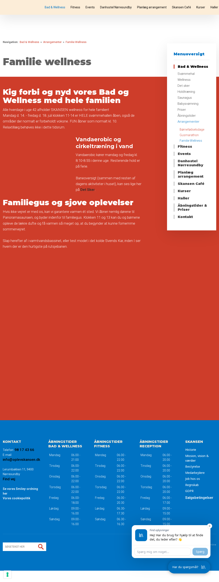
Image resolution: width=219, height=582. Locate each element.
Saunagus (185, 98)
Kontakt (185, 217)
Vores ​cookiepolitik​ (16, 498)
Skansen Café (181, 7)
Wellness (184, 80)
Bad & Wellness (55, 7)
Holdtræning (186, 92)
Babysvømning (188, 104)
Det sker (184, 86)
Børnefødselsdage (192, 129)
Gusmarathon (189, 135)
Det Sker (87, 189)
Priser (182, 110)
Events (90, 7)
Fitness (75, 7)
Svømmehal (186, 74)
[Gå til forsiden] (22, 7)
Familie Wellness (76, 42)
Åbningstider (187, 116)
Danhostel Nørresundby (116, 7)
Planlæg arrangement (152, 7)
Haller (214, 7)
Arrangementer (52, 42)
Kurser (200, 7)
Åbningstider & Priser (192, 207)
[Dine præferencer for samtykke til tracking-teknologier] (7, 574)
